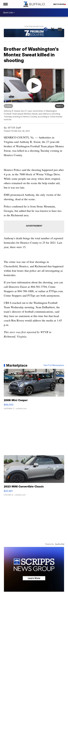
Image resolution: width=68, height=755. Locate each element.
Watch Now (58, 4)
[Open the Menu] (5, 4)
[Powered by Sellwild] (59, 544)
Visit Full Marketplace (53, 365)
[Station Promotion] (34, 33)
